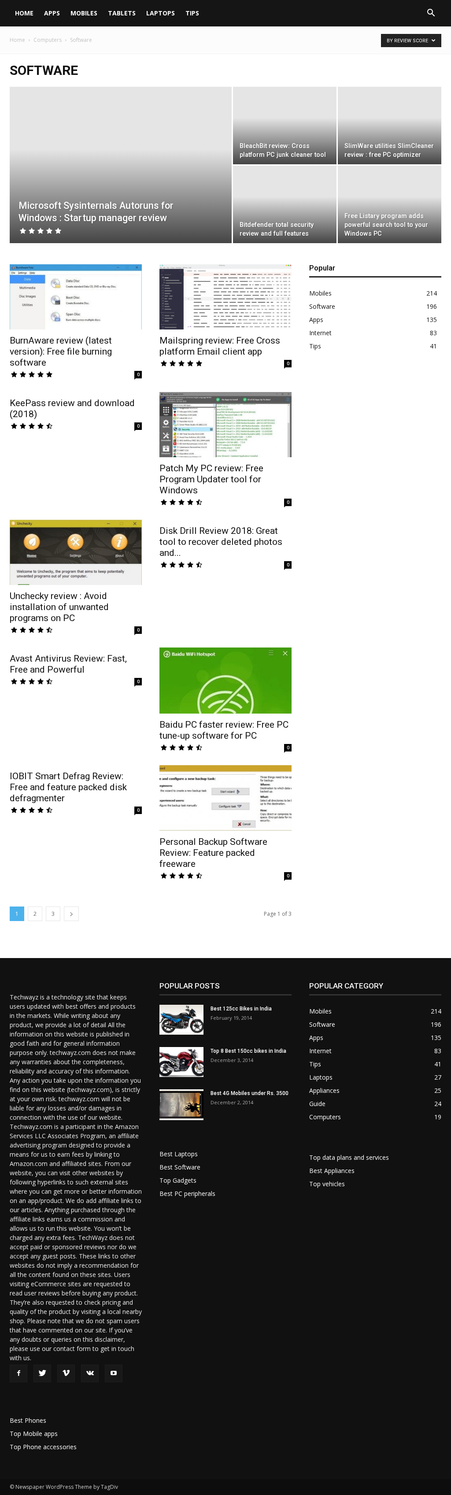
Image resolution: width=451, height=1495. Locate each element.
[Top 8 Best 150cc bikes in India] (181, 1062)
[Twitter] (42, 1373)
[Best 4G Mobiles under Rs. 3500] (181, 1104)
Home (24, 13)
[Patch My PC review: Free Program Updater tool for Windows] (225, 424)
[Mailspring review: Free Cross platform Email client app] (225, 296)
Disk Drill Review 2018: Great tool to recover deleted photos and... (220, 541)
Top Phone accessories (43, 1447)
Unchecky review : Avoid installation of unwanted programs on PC (59, 607)
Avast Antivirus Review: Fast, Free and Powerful (68, 664)
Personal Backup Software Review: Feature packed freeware (213, 852)
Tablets (122, 13)
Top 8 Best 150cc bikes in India (248, 1051)
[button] (430, 14)
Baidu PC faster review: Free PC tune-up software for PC (223, 730)
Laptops (160, 13)
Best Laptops (178, 1154)
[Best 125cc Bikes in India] (181, 1020)
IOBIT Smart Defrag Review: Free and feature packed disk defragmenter (68, 787)
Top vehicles (327, 1184)
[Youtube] (113, 1373)
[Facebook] (18, 1373)
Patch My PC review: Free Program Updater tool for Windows (211, 479)
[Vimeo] (66, 1373)
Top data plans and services (349, 1157)
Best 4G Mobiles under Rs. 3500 (249, 1093)
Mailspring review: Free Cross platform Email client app (219, 346)
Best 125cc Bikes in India (241, 1009)
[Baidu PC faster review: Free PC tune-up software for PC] (225, 681)
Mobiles (83, 13)
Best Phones (28, 1420)
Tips (192, 13)
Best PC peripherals (187, 1193)
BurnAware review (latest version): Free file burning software (61, 351)
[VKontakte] (90, 1373)
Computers (47, 40)
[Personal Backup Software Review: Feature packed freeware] (225, 797)
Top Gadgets (177, 1180)
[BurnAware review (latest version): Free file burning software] (76, 296)
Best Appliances (332, 1170)
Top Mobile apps (34, 1433)
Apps (52, 13)
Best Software (179, 1167)
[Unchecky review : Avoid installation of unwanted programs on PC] (76, 552)
